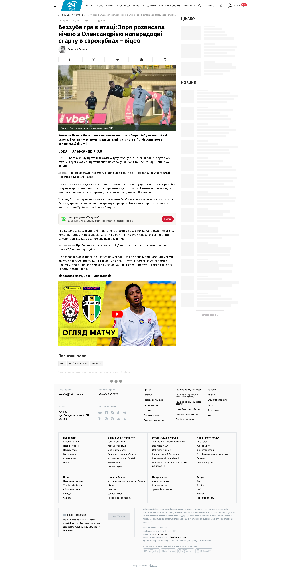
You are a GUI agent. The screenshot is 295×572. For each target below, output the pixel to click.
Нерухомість (159, 477)
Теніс (136, 5)
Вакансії (211, 395)
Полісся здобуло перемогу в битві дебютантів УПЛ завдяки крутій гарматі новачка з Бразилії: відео (114, 175)
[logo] (72, 6)
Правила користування (155, 420)
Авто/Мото (149, 5)
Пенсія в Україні (205, 462)
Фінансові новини (206, 450)
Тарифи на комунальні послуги (212, 454)
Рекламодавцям (151, 415)
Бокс (100, 5)
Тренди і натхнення (162, 489)
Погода (67, 462)
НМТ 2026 (112, 489)
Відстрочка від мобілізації (165, 458)
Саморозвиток (115, 493)
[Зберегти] (165, 59)
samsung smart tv (203, 551)
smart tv (185, 551)
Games (110, 5)
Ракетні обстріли (116, 441)
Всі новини (69, 437)
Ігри (210, 415)
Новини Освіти (116, 477)
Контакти (212, 390)
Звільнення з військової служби (168, 441)
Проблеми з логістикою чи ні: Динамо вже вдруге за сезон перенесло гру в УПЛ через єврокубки (115, 247)
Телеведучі (149, 410)
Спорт (200, 477)
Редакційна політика (153, 400)
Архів (210, 405)
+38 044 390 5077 (108, 394)
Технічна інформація (185, 419)
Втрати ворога (115, 466)
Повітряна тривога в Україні (122, 454)
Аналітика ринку (160, 481)
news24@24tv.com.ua (70, 394)
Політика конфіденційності (188, 390)
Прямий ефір (70, 450)
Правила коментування (187, 414)
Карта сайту (213, 410)
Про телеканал (151, 405)
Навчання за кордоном (119, 498)
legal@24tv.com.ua (178, 537)
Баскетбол (123, 5)
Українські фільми (72, 485)
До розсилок (119, 516)
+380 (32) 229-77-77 (161, 534)
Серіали (67, 498)
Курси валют (203, 446)
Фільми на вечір (71, 489)
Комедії (67, 493)
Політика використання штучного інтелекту (187, 396)
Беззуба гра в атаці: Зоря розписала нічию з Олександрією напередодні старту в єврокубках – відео (131, 15)
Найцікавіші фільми (73, 481)
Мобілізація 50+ (160, 446)
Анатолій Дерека (77, 49)
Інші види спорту (170, 5)
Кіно (66, 477)
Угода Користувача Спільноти (190, 409)
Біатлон (201, 493)
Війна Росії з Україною (121, 437)
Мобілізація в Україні (165, 437)
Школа (111, 485)
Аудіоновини (69, 458)
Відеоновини (70, 454)
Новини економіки (208, 437)
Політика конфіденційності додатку (188, 403)
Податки (201, 458)
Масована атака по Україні (121, 458)
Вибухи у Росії (115, 462)
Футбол (89, 5)
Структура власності (217, 400)
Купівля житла (159, 485)
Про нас (147, 390)
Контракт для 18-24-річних (165, 454)
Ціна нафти (202, 441)
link (100, 412)
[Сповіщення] (221, 6)
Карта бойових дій (117, 446)
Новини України (71, 446)
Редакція (148, 395)
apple (168, 551)
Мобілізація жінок (161, 450)
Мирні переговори (117, 450)
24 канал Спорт (65, 15)
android (151, 551)
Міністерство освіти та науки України (127, 481)
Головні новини (71, 441)
